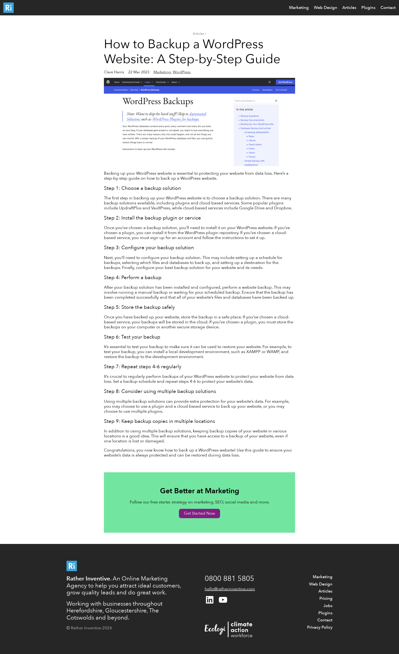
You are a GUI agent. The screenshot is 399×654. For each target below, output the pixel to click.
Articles (198, 33)
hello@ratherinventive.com (230, 589)
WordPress (182, 72)
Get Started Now (199, 513)
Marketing (162, 72)
